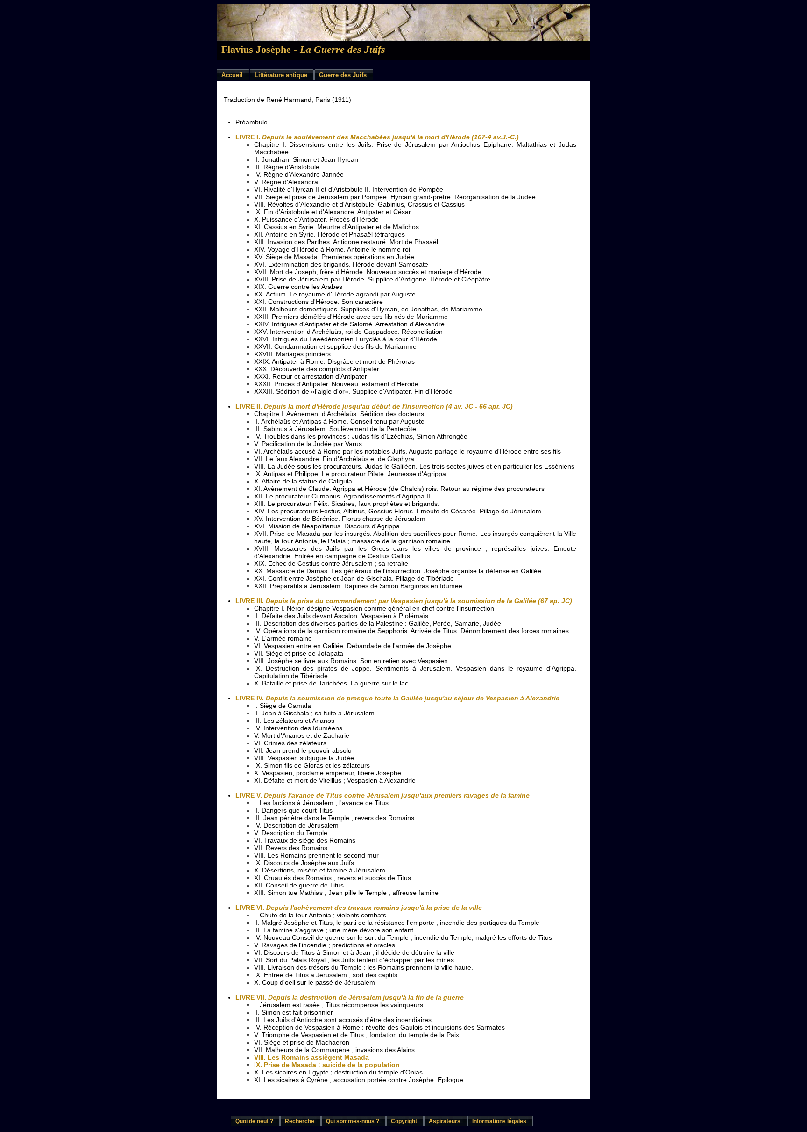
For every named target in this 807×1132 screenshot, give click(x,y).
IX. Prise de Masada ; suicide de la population (327, 1064)
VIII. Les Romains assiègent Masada (311, 1057)
